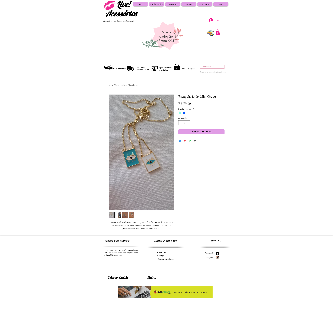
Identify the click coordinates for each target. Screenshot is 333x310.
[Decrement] (180, 123)
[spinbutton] (184, 123)
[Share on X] (194, 141)
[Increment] (188, 123)
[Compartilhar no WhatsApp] (189, 141)
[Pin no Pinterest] (185, 141)
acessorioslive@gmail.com (216, 72)
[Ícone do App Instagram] (217, 257)
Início (111, 85)
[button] (218, 32)
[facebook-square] (217, 253)
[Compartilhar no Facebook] (180, 141)
